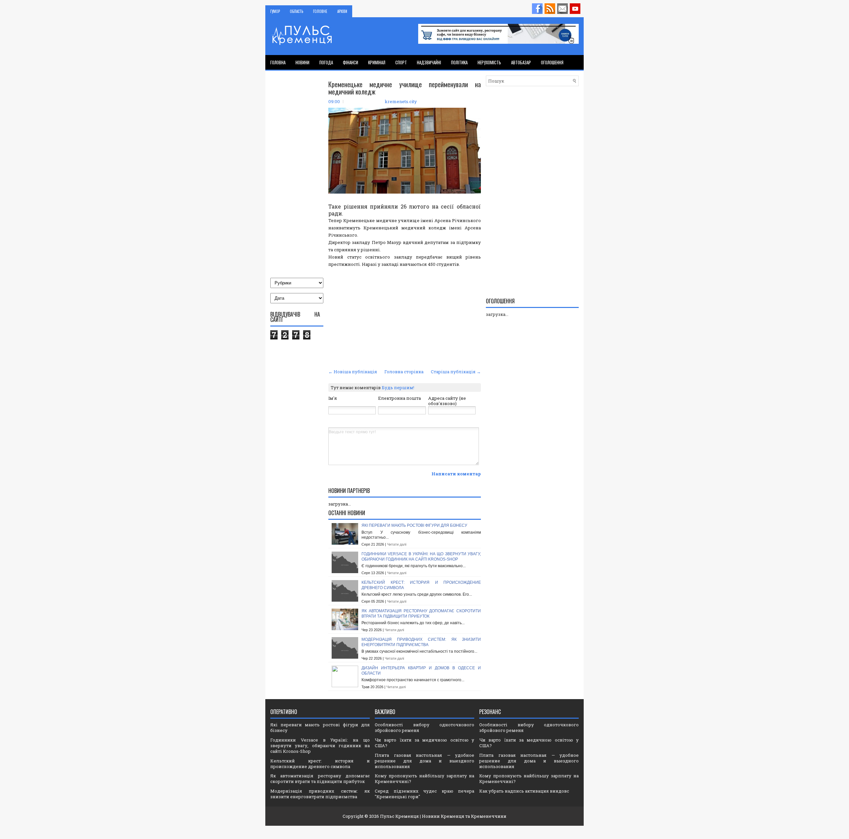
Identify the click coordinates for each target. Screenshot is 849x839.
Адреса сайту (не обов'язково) (447, 401)
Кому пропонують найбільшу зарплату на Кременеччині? (424, 778)
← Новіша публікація (352, 372)
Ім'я (332, 398)
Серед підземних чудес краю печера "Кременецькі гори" (424, 794)
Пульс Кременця (399, 816)
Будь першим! (398, 387)
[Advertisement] (404, 317)
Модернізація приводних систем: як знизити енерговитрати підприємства (421, 642)
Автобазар (521, 62)
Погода (326, 62)
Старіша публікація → (456, 372)
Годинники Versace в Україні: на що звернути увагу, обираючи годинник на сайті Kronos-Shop (421, 557)
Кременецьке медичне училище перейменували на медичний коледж (404, 88)
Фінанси (350, 62)
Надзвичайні (429, 62)
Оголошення (552, 62)
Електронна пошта (399, 398)
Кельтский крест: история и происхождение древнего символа (320, 763)
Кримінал (376, 62)
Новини (302, 62)
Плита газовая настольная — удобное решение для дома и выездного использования (424, 760)
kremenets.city (401, 101)
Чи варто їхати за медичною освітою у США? (424, 743)
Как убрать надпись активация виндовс (524, 791)
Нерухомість (489, 62)
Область (296, 11)
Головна (278, 62)
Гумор (275, 11)
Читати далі (396, 544)
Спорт (401, 62)
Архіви (342, 11)
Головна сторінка (404, 372)
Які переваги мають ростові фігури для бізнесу (414, 525)
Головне (320, 11)
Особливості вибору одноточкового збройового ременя (424, 727)
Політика (459, 62)
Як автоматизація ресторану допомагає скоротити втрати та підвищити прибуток (421, 614)
